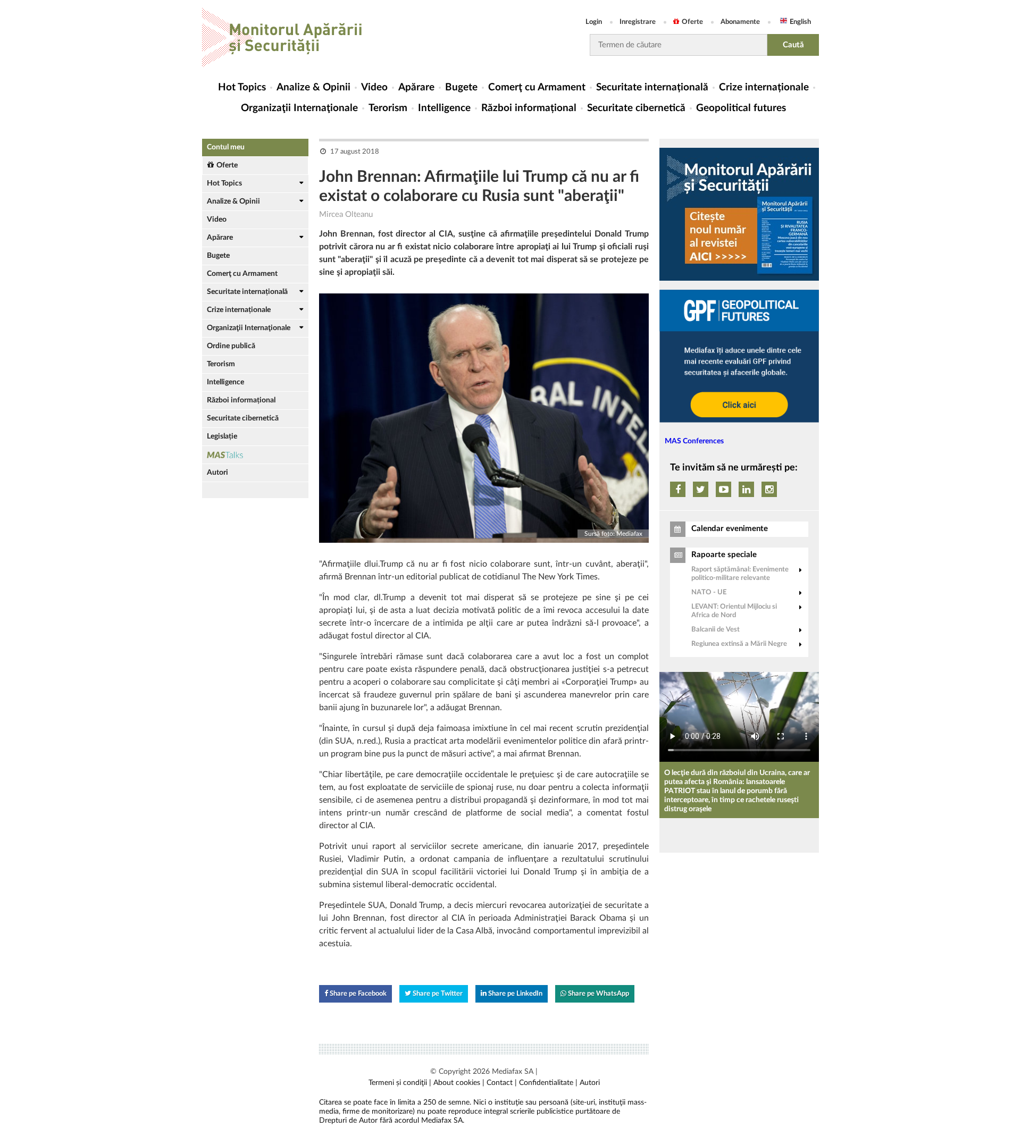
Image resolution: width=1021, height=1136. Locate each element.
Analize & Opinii (313, 87)
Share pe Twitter (437, 993)
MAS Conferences (694, 441)
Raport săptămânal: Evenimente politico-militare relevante (740, 574)
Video (374, 87)
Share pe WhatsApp (597, 993)
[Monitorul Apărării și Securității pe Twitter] (700, 489)
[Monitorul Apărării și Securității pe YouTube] (723, 489)
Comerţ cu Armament (536, 87)
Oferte (692, 22)
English (800, 22)
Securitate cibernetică (636, 108)
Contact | (502, 1083)
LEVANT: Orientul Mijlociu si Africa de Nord (734, 611)
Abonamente (740, 22)
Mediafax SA (512, 1071)
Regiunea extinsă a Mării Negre (739, 644)
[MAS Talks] (255, 455)
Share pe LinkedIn (514, 993)
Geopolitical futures (741, 108)
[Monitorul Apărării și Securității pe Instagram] (769, 489)
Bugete (461, 87)
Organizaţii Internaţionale (299, 108)
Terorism (388, 108)
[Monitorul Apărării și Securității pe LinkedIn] (746, 489)
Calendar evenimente (729, 529)
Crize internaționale (764, 87)
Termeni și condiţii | (400, 1083)
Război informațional (528, 108)
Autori (217, 472)
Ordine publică (231, 346)
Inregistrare (638, 22)
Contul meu (226, 147)
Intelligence (444, 108)
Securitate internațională (652, 87)
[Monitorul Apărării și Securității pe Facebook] (677, 489)
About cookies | (458, 1083)
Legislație (222, 436)
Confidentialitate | (548, 1083)
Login (593, 22)
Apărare (416, 87)
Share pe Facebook (357, 993)
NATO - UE (708, 592)
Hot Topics (242, 87)
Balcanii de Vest (715, 629)
